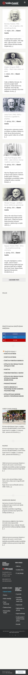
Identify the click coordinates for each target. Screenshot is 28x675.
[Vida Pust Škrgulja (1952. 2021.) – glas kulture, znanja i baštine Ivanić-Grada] (14, 149)
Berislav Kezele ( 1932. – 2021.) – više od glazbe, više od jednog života (13, 26)
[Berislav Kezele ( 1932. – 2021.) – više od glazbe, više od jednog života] (14, 15)
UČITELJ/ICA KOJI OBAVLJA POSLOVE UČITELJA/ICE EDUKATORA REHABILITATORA (13, 378)
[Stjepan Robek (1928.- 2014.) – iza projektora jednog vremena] (14, 237)
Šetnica (5, 595)
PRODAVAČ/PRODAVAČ (10, 383)
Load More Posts (14, 280)
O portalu (18, 594)
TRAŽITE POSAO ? (10, 351)
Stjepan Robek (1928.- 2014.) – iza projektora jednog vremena (14, 248)
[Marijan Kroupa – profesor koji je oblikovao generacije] (14, 194)
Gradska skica (19, 570)
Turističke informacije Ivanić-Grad (19, 599)
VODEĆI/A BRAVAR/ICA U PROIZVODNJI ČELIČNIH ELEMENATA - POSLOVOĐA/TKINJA (14, 389)
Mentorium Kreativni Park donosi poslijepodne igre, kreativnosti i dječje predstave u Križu (12, 505)
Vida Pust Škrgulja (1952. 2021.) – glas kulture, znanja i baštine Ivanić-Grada (13, 160)
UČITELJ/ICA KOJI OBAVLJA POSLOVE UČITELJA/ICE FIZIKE (13, 365)
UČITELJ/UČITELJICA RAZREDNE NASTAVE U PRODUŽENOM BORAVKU (14, 395)
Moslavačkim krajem (6, 612)
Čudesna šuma (7, 607)
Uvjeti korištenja (20, 613)
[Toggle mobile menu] (25, 2)
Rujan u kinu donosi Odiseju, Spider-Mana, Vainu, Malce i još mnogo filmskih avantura (13, 480)
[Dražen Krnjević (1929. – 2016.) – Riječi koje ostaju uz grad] (14, 58)
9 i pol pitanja (19, 573)
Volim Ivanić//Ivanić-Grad (14, 632)
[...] (12, 46)
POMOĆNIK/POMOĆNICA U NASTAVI (13, 373)
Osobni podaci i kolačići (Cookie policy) (20, 619)
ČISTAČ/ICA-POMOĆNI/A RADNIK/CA (13, 360)
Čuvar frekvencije (6, 603)
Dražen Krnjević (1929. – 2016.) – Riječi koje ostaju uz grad (13, 69)
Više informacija (9, 672)
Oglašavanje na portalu (20, 609)
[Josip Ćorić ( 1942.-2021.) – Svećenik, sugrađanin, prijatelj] (14, 105)
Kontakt (18, 624)
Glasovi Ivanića (7, 591)
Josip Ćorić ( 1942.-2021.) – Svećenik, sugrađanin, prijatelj (13, 117)
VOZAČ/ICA (7, 369)
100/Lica (18, 566)
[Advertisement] (14, 308)
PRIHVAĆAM (20, 672)
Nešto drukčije (7, 598)
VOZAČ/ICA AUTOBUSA (10, 354)
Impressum (19, 605)
